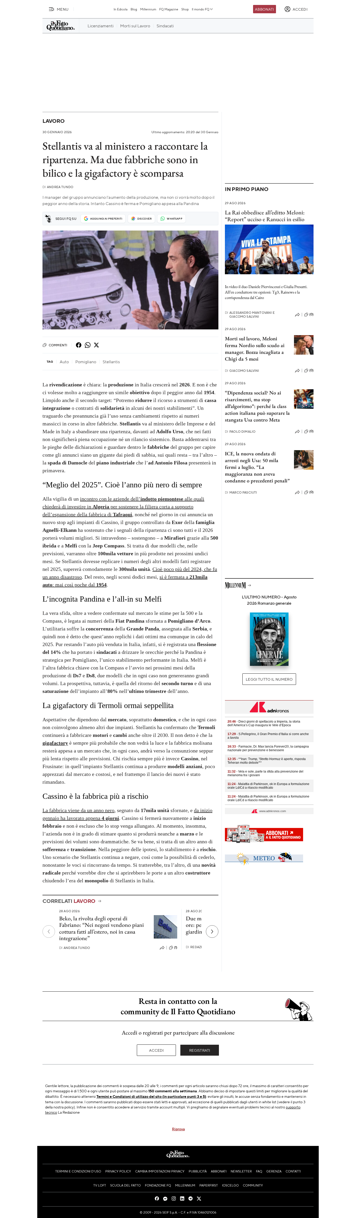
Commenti (58, 345)
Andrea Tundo (57, 187)
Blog (134, 9)
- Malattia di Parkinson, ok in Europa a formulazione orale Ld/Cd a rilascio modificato (268, 785)
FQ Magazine (168, 9)
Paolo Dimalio (240, 431)
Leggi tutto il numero (269, 679)
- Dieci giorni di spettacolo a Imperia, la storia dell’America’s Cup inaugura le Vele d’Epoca (264, 723)
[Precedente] (48, 931)
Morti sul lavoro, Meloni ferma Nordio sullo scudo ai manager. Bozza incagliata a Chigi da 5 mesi (255, 348)
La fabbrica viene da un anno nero (78, 810)
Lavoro (53, 121)
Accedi (156, 1050)
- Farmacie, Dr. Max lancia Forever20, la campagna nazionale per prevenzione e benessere (268, 748)
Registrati (199, 1050)
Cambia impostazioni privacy (160, 1171)
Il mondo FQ (200, 9)
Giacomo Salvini (242, 371)
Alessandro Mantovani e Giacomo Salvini (250, 314)
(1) (175, 947)
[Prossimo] (212, 931)
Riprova (178, 1128)
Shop (185, 9)
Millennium (148, 9)
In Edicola (120, 9)
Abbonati (264, 9)
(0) (311, 314)
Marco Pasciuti (241, 492)
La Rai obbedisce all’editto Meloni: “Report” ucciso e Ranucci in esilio (265, 216)
